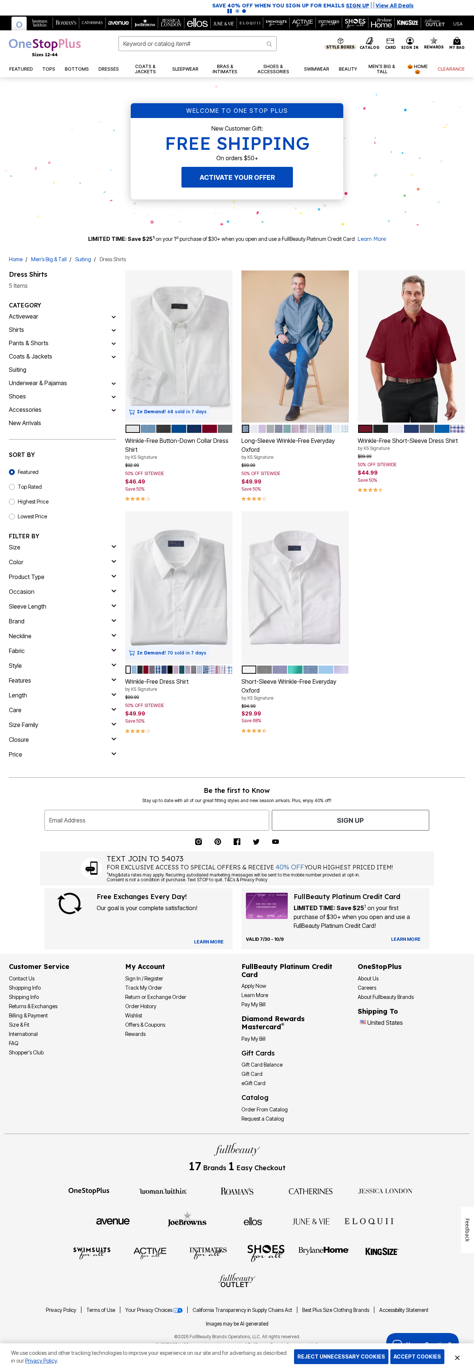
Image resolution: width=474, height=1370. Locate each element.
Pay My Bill (253, 1004)
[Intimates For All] (208, 1252)
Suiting (83, 259)
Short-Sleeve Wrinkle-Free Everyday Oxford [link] (288, 689)
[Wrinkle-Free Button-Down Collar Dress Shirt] (179, 346)
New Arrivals (25, 423)
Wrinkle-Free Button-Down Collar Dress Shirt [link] (176, 448)
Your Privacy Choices (148, 1310)
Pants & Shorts (29, 343)
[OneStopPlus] (89, 1190)
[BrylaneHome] (324, 1252)
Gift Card (252, 1074)
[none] (179, 346)
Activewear (23, 316)
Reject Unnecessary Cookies (341, 1356)
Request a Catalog (262, 1118)
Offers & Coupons (145, 1024)
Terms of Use (101, 1310)
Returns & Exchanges (33, 1006)
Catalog (254, 1097)
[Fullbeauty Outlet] (237, 1281)
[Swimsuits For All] (91, 1252)
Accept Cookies (417, 1356)
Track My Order (143, 987)
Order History (140, 1006)
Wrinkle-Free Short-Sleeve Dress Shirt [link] (408, 444)
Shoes (17, 396)
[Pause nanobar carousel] (230, 11)
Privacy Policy (61, 1310)
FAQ (14, 1043)
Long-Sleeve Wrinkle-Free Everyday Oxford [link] (288, 448)
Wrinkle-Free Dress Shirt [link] (156, 685)
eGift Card (253, 1083)
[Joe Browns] (187, 1220)
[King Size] (382, 1252)
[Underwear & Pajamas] (113, 382)
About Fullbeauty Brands (386, 997)
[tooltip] (19, 23)
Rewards (135, 1034)
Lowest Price (32, 516)
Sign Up (350, 820)
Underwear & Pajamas (38, 383)
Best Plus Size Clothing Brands (336, 1310)
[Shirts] (113, 329)
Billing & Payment (28, 1015)
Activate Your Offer (237, 177)
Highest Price (33, 501)
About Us (368, 978)
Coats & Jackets (30, 356)
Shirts (16, 329)
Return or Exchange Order (155, 997)
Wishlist (133, 1015)
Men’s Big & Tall (49, 259)
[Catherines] (311, 1190)
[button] (409, 44)
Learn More (371, 239)
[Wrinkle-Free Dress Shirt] (179, 587)
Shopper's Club (26, 1052)
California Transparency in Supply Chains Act (243, 1310)
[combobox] (197, 43)
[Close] (457, 1357)
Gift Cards (258, 1053)
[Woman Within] (163, 1190)
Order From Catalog (264, 1109)
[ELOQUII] (369, 1220)
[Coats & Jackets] (113, 356)
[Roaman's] (237, 1190)
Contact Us (21, 978)
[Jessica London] (385, 1190)
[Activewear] (113, 316)
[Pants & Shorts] (113, 343)
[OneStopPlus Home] (45, 47)
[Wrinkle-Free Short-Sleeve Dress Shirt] (411, 346)
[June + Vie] (311, 1221)
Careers (367, 987)
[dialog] (458, 23)
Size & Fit (19, 1024)
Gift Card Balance (262, 1064)
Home (16, 259)
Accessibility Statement (403, 1310)
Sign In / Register (144, 978)
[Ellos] (253, 1221)
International (23, 1034)
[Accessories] (113, 409)
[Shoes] (113, 396)
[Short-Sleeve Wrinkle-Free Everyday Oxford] (295, 587)
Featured (28, 472)
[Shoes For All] (265, 1253)
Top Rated (30, 487)
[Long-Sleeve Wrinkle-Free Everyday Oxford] (295, 346)
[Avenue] (113, 1221)
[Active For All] (150, 1252)
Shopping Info (25, 987)
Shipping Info (24, 997)
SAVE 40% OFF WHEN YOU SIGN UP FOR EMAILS (214, 5)
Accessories (25, 409)
